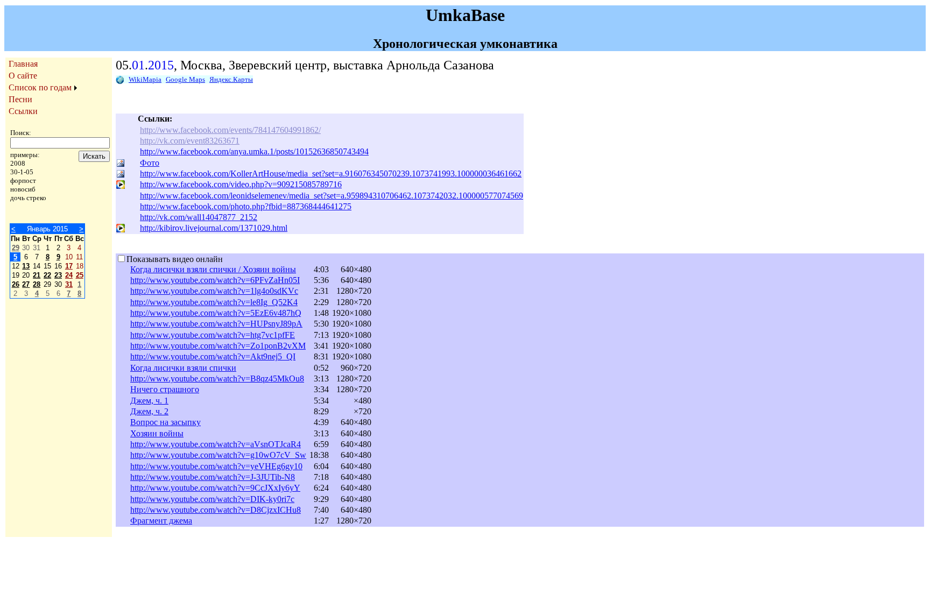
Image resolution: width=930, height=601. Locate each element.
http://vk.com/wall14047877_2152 (198, 217)
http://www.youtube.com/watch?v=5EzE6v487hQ (215, 312)
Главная (23, 63)
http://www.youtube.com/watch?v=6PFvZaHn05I (215, 280)
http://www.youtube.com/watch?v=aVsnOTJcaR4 (215, 444)
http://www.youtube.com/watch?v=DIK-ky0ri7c (212, 499)
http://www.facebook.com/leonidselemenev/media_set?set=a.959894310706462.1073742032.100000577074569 (331, 195)
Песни (20, 99)
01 (138, 65)
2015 (161, 65)
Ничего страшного (164, 389)
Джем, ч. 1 (149, 400)
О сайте (23, 75)
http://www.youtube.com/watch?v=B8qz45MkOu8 (217, 378)
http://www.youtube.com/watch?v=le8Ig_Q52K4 (214, 302)
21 (36, 275)
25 (79, 275)
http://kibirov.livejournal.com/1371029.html (213, 227)
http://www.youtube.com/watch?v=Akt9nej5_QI (212, 356)
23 (58, 275)
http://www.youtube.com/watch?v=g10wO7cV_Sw (218, 454)
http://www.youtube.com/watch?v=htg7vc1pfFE (212, 335)
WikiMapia (145, 79)
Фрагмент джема (161, 520)
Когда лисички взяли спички (183, 367)
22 (47, 275)
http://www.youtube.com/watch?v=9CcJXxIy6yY (215, 487)
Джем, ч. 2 (149, 411)
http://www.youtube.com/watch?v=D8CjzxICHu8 (215, 509)
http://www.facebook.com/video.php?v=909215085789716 (241, 184)
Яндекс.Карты (231, 79)
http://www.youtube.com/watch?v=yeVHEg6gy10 (216, 466)
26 (15, 284)
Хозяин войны (157, 433)
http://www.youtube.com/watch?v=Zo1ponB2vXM (218, 345)
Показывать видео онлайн (174, 259)
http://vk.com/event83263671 (189, 140)
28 (36, 284)
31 (69, 284)
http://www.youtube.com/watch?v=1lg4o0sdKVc (214, 290)
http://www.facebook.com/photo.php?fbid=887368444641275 (245, 206)
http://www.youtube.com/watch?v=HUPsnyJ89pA (216, 323)
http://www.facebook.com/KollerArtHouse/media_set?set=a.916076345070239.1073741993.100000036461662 (331, 173)
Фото (149, 162)
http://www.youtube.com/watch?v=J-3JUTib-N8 (212, 477)
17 (69, 266)
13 (26, 266)
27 (26, 284)
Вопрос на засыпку (165, 422)
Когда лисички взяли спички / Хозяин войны (213, 269)
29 (15, 248)
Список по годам (40, 87)
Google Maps (185, 79)
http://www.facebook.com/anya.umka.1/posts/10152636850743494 (254, 151)
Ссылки (23, 111)
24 (69, 275)
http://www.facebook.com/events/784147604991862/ (230, 130)
